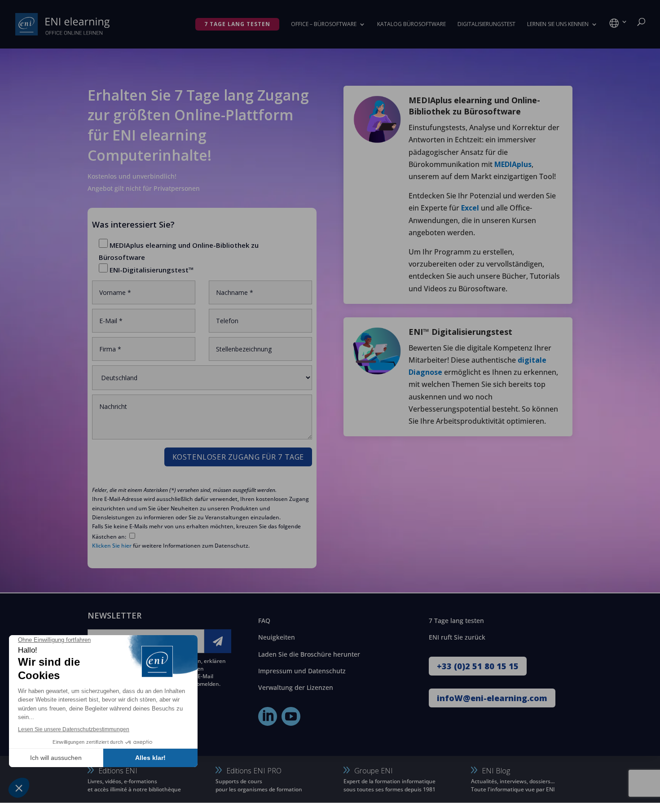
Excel (470, 208)
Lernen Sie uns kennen (558, 24)
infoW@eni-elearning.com (492, 698)
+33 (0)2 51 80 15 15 (478, 666)
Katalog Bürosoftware (411, 24)
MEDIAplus (513, 164)
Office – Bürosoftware (323, 24)
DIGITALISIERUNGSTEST (486, 24)
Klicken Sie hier (112, 545)
